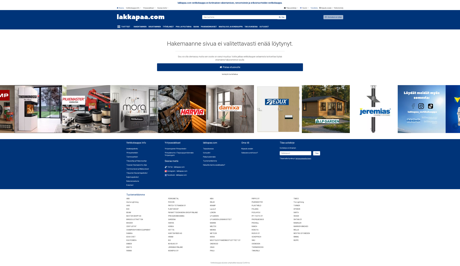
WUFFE (296, 240)
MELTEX (213, 226)
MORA (212, 237)
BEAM (128, 212)
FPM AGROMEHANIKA (176, 216)
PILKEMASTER (257, 202)
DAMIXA (129, 233)
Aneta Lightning (132, 202)
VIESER (296, 216)
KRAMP (213, 206)
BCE (127, 209)
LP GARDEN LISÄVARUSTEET (221, 219)
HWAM (170, 237)
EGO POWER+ (131, 240)
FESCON (171, 202)
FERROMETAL (173, 199)
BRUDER (129, 223)
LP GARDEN (214, 216)
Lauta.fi (213, 209)
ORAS (212, 247)
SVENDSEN (256, 244)
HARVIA (171, 223)
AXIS (128, 206)
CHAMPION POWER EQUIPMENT (138, 230)
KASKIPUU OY (173, 251)
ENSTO (129, 247)
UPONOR (296, 209)
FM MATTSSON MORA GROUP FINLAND (183, 212)
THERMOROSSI (257, 247)
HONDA (171, 226)
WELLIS (296, 230)
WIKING (296, 237)
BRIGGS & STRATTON (134, 219)
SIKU (253, 240)
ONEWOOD (214, 244)
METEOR (213, 233)
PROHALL (255, 223)
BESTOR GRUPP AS (133, 216)
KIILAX (212, 202)
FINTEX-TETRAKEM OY (177, 206)
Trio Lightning (298, 202)
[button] (303, 158)
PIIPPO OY (255, 199)
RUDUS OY (256, 233)
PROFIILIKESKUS (258, 219)
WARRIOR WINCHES (300, 226)
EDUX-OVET (131, 237)
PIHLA (212, 251)
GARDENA (172, 219)
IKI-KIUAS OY (173, 244)
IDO (169, 240)
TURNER (296, 206)
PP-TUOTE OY (257, 216)
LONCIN (213, 212)
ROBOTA (255, 230)
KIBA (211, 199)
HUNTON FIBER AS (175, 233)
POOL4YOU (256, 212)
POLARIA (255, 209)
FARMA (129, 251)
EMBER (129, 244)
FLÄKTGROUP (173, 209)
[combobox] (244, 17)
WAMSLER (297, 223)
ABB (128, 199)
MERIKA (213, 230)
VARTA (296, 212)
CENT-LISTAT (131, 226)
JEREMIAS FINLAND (175, 247)
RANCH (254, 226)
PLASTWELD (256, 206)
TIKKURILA (256, 251)
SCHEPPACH (256, 237)
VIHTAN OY (297, 219)
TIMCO (296, 199)
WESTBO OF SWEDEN (301, 233)
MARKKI (213, 223)
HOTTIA (171, 230)
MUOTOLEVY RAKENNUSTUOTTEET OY (225, 240)
